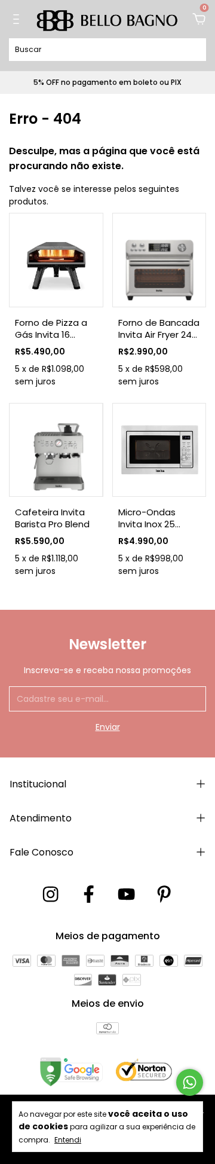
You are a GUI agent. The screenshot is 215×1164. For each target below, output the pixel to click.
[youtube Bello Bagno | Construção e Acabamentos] (126, 895)
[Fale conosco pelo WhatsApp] (189, 1082)
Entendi (67, 1139)
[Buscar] (192, 49)
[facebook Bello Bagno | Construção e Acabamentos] (88, 895)
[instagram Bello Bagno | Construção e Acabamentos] (50, 895)
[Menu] (18, 20)
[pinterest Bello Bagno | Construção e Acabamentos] (164, 895)
